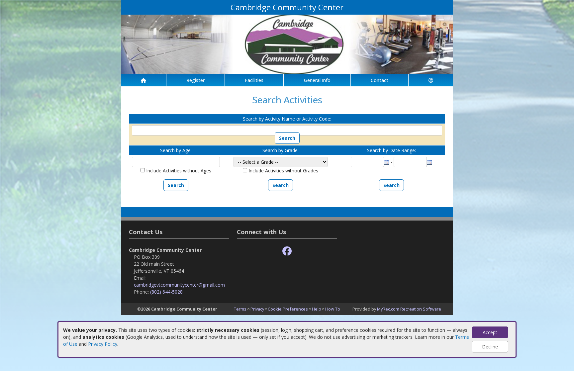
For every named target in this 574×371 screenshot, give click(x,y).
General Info (317, 80)
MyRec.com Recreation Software (409, 309)
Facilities (254, 80)
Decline (490, 346)
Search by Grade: (280, 150)
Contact (379, 80)
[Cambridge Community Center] (287, 44)
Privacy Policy (102, 344)
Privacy (257, 309)
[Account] (431, 80)
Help (316, 309)
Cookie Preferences (288, 309)
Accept (490, 332)
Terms (240, 309)
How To (332, 309)
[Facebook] (287, 251)
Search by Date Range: (391, 150)
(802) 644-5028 (166, 292)
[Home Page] (143, 80)
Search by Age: (176, 150)
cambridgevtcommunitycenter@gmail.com (179, 285)
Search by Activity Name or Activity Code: (287, 119)
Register (195, 80)
